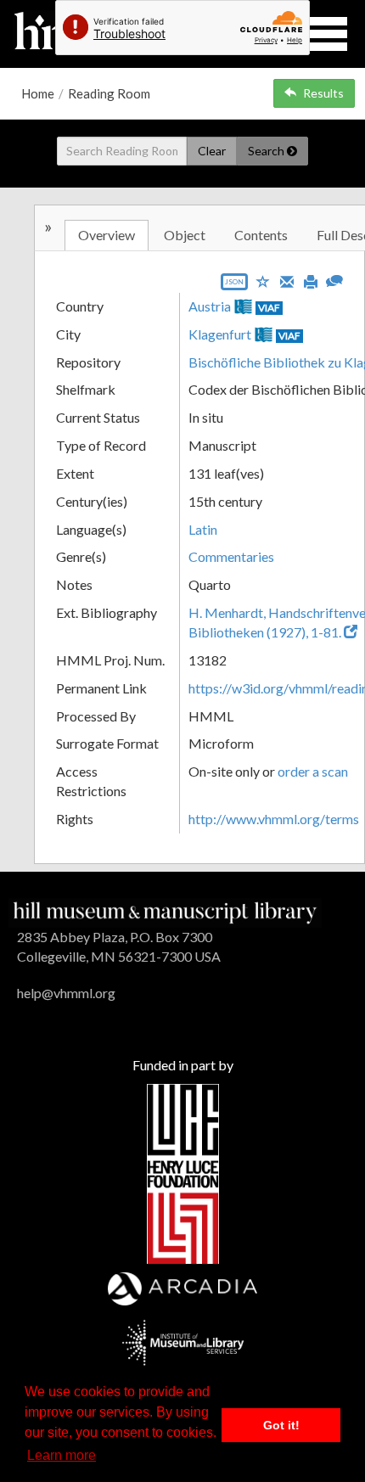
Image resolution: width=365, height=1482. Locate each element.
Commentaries (231, 556)
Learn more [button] (61, 1455)
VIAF (269, 307)
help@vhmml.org (66, 993)
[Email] (287, 280)
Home (37, 93)
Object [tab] (184, 235)
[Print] (310, 280)
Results (323, 93)
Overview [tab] (106, 235)
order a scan (313, 771)
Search (267, 150)
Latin (202, 529)
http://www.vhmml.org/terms (273, 819)
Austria (209, 306)
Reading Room (109, 93)
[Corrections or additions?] (334, 278)
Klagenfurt (219, 334)
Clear (212, 150)
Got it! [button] (281, 1425)
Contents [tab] (261, 235)
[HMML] (165, 911)
